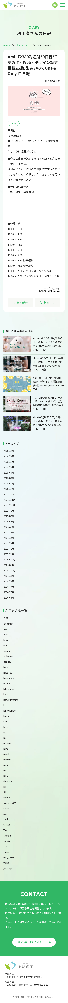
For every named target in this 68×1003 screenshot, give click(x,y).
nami (5, 765)
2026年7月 (8, 456)
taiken (6, 824)
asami (6, 629)
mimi (5, 748)
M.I (4, 732)
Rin (5, 786)
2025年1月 (8, 554)
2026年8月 (8, 451)
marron (7, 743)
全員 (5, 618)
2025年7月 (8, 521)
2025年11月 (9, 499)
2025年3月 (8, 543)
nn (4, 770)
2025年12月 (9, 494)
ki (4, 705)
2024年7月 (8, 586)
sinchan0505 (9, 803)
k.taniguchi (8, 689)
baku (6, 640)
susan (6, 808)
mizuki (6, 754)
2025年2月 (8, 548)
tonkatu (7, 835)
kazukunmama (10, 699)
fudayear (8, 656)
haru (5, 667)
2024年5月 (8, 597)
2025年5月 (8, 532)
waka (6, 862)
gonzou (7, 661)
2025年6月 (8, 527)
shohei (6, 797)
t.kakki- (7, 819)
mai (5, 737)
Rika (5, 775)
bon (5, 645)
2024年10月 (9, 570)
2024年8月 (8, 581)
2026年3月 (8, 478)
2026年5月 (8, 467)
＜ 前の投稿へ (20, 302)
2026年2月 (8, 483)
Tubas (6, 852)
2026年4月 (8, 472)
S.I (4, 792)
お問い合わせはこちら (29, 942)
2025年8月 (8, 516)
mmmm (7, 759)
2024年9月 (8, 575)
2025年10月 (9, 505)
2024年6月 (8, 592)
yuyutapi (7, 868)
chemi (6, 650)
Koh (5, 721)
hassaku (7, 672)
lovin (5, 727)
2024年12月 (9, 559)
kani (5, 694)
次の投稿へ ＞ (47, 302)
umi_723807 (54, 290)
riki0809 (7, 781)
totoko (7, 841)
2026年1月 (8, 489)
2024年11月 (9, 565)
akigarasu (8, 623)
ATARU (6, 634)
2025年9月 (8, 510)
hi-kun (6, 683)
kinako (6, 716)
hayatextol (8, 678)
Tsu (5, 846)
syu (5, 813)
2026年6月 (8, 461)
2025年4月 (8, 537)
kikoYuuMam (9, 710)
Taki (5, 830)
